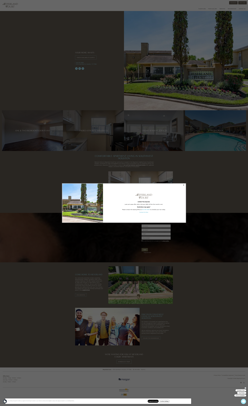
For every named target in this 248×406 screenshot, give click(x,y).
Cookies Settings (164, 401)
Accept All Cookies (153, 401)
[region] (98, 401)
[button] (5, 401)
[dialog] (124, 203)
